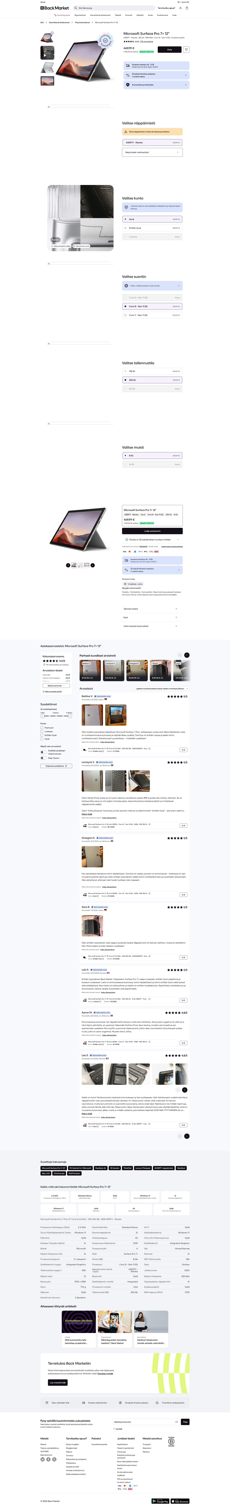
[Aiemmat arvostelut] (180, 1136)
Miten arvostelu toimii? (53, 691)
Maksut (69, 1452)
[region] (134, 671)
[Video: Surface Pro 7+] (47, 53)
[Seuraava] (93, 565)
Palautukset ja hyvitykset (76, 1459)
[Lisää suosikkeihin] (186, 49)
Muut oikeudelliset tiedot (127, 1461)
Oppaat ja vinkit (72, 1466)
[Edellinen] (68, 565)
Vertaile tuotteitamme (75, 1470)
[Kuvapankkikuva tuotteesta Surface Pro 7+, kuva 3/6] (47, 82)
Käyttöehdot (122, 1444)
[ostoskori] (187, 8)
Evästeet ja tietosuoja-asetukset (126, 1456)
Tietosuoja (121, 1452)
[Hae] (76, 8)
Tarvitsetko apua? (166, 8)
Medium (146, 1452)
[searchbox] (116, 8)
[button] (105, 40)
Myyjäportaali (71, 1448)
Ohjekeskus (71, 1463)
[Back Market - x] (54, 1459)
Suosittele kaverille (99, 1444)
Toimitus (69, 1455)
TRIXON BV (143, 546)
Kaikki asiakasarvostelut (76, 1474)
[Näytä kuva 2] (80, 565)
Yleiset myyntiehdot (125, 1448)
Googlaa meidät (105, 1373)
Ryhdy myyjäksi (72, 1444)
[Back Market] (54, 8)
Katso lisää (87, 814)
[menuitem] (80, 15)
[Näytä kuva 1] (74, 565)
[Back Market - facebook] (48, 1459)
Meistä (43, 1444)
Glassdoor (147, 1448)
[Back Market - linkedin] (42, 1459)
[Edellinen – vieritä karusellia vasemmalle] (180, 655)
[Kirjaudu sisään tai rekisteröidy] (180, 8)
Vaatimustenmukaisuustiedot (172, 546)
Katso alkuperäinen (107, 742)
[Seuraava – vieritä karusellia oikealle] (187, 655)
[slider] (42, 716)
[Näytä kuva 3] (86, 565)
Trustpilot (147, 1444)
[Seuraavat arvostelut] (187, 1136)
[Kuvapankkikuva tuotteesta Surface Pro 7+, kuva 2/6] (47, 68)
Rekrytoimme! (46, 1455)
